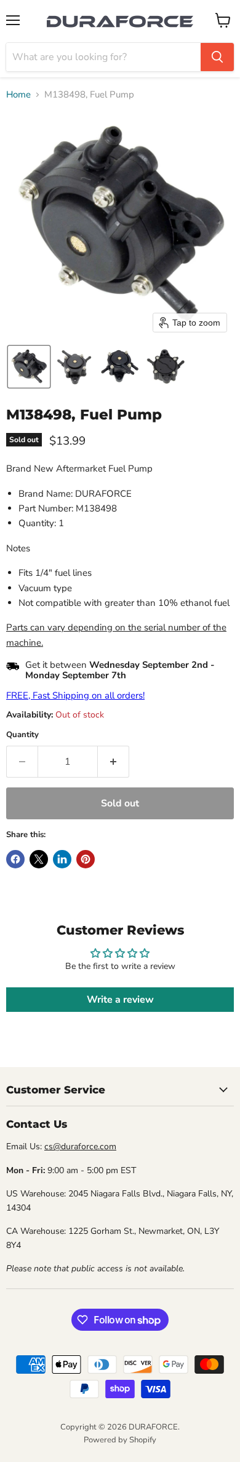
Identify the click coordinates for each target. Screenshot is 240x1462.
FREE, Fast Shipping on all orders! (75, 695)
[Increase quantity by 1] (113, 762)
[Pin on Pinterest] (85, 859)
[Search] (217, 57)
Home (18, 95)
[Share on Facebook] (15, 859)
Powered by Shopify (120, 1439)
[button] (29, 367)
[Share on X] (39, 859)
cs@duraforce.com (80, 1146)
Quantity (22, 735)
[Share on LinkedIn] (62, 859)
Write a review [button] (120, 999)
